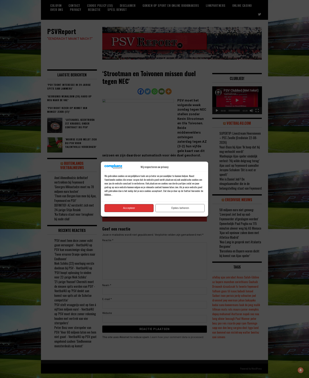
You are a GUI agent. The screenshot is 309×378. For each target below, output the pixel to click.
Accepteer (129, 207)
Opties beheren (180, 207)
